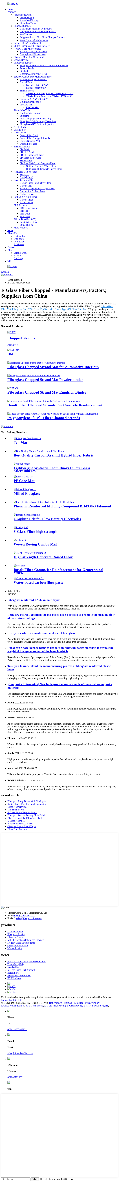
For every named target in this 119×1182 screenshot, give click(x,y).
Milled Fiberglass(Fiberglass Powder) (32, 46)
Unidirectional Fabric (30, 101)
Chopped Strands (22, 26)
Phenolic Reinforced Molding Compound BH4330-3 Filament (62, 506)
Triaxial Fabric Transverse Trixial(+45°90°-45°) (49, 96)
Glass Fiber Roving (16, 806)
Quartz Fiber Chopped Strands (35, 138)
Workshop (19, 238)
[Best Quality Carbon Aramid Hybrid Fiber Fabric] (39, 451)
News (10, 230)
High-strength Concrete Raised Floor (44, 169)
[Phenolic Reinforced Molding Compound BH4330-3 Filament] (44, 502)
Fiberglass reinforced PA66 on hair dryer (33, 600)
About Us (12, 233)
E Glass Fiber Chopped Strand (22, 812)
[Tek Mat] (27, 438)
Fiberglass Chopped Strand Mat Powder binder (45, 380)
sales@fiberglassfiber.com (29, 918)
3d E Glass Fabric (34, 1005)
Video (10, 261)
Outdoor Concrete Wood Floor (41, 166)
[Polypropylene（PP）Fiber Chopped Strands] (52, 413)
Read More (12, 344)
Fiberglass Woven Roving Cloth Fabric (26, 815)
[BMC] (13, 350)
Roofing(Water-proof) (30, 113)
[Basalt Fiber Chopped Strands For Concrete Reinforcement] (43, 401)
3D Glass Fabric (22, 146)
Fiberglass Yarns (28, 23)
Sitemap (68, 1003)
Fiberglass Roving (22, 14)
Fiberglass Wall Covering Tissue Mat (38, 121)
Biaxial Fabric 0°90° (36, 88)
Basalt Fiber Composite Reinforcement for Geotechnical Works (58, 571)
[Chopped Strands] (11, 332)
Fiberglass (103, 1005)
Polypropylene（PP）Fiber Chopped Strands (42, 37)
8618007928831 (15, 1077)
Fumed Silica (26, 225)
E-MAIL (11, 918)
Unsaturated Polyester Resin (33, 74)
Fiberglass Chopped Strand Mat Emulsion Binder (44, 65)
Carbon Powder (27, 194)
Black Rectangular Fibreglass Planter (25, 818)
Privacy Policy (92, 1003)
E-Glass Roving (75, 1005)
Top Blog (78, 1003)
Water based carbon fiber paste (39, 582)
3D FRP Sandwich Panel (32, 155)
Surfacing (24, 115)
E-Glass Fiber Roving (55, 1005)
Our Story (18, 258)
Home (10, 9)
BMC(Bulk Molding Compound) (36, 28)
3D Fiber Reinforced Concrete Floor (37, 163)
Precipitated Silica (28, 222)
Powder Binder (27, 68)
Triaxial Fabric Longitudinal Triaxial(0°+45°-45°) (50, 93)
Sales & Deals (20, 252)
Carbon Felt (25, 185)
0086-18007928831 (17, 1029)
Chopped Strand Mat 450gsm (21, 826)
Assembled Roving (29, 20)
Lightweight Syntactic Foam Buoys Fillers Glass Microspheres (52, 469)
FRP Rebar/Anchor (29, 208)
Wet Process (26, 34)
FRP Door (25, 213)
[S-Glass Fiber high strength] (21, 527)
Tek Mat (20, 442)
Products (11, 12)
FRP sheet (25, 216)
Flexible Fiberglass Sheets (20, 823)
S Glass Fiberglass (16, 820)
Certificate (19, 241)
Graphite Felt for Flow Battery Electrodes (47, 519)
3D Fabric (25, 149)
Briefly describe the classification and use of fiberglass (41, 633)
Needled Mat (20, 127)
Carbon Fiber (26, 199)
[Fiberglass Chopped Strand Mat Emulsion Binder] (13, 388)
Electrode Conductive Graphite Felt (37, 188)
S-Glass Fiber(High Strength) (28, 43)
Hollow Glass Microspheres (27, 48)
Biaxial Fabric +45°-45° (37, 85)
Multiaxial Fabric (15, 809)
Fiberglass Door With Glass (25, 309)
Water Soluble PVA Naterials (34, 40)
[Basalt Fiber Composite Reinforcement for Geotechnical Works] (20, 565)
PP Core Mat (26, 104)
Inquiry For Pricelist (11, 1000)
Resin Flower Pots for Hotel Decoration (26, 804)
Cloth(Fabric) (26, 177)
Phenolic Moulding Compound (29, 57)
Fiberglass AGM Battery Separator (37, 124)
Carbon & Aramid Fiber (25, 197)
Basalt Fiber (19, 129)
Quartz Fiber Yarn (28, 143)
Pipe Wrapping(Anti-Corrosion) (35, 118)
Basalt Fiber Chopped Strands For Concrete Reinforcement (54, 405)
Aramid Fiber (26, 202)
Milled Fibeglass (27, 493)
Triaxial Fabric (27, 90)
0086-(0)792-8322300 (24, 915)
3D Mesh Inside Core (30, 157)
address (11, 912)
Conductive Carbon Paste (32, 191)
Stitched (24, 71)
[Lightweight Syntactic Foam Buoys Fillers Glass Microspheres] (22, 464)
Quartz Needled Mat (30, 141)
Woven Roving (21, 60)
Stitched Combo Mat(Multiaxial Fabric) (33, 76)
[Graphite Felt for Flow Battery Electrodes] (27, 514)
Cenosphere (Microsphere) (33, 54)
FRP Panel (25, 211)
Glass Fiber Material (17, 829)
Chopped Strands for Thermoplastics (38, 31)
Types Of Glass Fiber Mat (74, 309)
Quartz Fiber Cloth (29, 135)
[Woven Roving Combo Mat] (20, 540)
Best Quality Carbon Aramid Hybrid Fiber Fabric (54, 455)
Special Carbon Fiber (24, 180)
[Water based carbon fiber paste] (29, 578)
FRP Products (20, 205)
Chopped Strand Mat (24, 62)
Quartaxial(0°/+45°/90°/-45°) (34, 99)
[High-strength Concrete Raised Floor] (30, 553)
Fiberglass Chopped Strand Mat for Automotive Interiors (53, 367)
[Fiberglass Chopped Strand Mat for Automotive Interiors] (36, 362)
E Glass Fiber (90, 1005)
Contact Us (12, 247)
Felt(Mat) (24, 174)
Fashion (17, 255)
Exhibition (19, 244)
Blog (9, 250)
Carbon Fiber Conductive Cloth (35, 183)
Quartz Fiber (20, 132)
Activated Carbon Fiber (25, 171)
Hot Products (55, 1003)
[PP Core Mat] (24, 476)
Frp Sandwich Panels (50, 309)
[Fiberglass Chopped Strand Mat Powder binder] (33, 375)
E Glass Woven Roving (12, 1005)
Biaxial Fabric (27, 82)
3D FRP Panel (27, 152)
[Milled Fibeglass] (25, 489)
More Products (21, 227)
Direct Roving (27, 17)
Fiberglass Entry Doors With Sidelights (26, 801)
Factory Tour (20, 236)
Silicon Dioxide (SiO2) (25, 219)
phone (10, 915)
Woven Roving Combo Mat (33, 79)
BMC (11, 354)
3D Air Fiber (26, 160)
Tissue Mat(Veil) (22, 110)
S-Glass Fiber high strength (35, 531)
